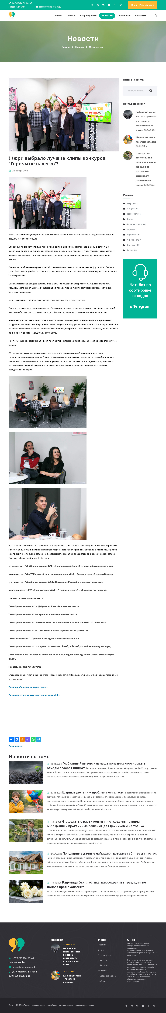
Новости (106, 15)
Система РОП (133, 245)
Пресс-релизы (133, 214)
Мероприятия (133, 234)
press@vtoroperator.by (50, 7)
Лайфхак (130, 229)
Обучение (123, 15)
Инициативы (132, 208)
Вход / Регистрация (142, 5)
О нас (70, 15)
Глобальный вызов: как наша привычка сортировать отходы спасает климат (146, 121)
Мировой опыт (133, 240)
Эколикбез (131, 250)
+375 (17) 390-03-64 (22, 3)
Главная (58, 15)
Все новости (15, 746)
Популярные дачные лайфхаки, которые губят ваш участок (110, 853)
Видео (129, 219)
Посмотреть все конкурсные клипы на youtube (34, 695)
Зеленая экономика (136, 224)
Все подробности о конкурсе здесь (28, 687)
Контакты (140, 15)
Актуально (131, 203)
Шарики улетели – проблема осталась (92, 792)
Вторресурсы (87, 15)
